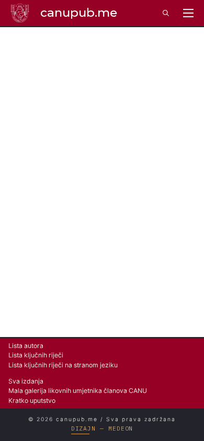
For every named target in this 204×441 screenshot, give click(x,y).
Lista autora (25, 346)
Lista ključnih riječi (35, 355)
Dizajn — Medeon (102, 428)
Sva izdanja (25, 381)
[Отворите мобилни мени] (188, 13)
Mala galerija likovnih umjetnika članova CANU (77, 390)
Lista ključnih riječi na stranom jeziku (63, 365)
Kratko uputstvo (31, 400)
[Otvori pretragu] (165, 13)
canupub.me (78, 12)
